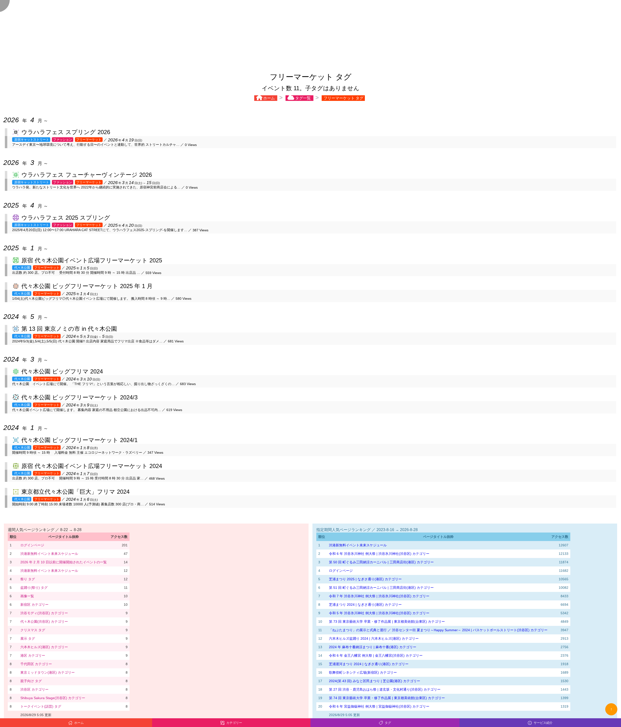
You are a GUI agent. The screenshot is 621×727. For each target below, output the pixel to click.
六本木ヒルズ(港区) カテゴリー (44, 647)
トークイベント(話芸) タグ (40, 706)
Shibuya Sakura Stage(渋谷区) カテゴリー (52, 698)
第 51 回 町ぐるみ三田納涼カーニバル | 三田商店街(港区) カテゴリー (381, 588)
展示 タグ (27, 638)
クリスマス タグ (32, 630)
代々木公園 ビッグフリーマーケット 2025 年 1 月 (87, 286)
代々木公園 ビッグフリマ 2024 (62, 371)
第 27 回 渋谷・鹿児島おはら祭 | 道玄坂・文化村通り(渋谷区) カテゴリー (385, 689)
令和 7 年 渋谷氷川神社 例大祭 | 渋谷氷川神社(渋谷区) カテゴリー (379, 596)
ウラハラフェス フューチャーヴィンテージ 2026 (86, 174)
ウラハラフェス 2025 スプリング (65, 217)
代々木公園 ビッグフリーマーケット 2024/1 (79, 440)
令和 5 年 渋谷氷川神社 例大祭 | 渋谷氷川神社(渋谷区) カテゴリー (379, 613)
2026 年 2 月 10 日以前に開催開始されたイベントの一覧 (63, 562)
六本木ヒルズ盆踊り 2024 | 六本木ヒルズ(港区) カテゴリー (374, 638)
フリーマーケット (88, 139)
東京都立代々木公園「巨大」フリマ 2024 (75, 491)
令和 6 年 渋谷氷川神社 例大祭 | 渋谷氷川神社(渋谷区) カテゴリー (379, 554)
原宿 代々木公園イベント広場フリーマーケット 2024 (91, 466)
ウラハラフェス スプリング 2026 (65, 132)
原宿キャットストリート (31, 139)
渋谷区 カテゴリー (34, 689)
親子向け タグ (31, 681)
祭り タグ (27, 579)
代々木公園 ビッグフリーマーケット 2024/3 (79, 397)
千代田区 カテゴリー (36, 664)
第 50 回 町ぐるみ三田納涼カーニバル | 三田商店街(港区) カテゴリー (381, 562)
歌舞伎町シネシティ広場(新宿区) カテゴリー (363, 672)
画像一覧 (27, 596)
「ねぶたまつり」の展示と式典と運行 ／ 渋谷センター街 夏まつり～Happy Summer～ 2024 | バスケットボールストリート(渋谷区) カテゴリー (438, 630)
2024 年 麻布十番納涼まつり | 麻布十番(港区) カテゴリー (372, 647)
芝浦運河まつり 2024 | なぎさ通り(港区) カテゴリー (369, 664)
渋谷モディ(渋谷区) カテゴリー (44, 613)
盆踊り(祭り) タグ (34, 588)
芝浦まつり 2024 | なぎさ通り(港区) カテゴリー (365, 604)
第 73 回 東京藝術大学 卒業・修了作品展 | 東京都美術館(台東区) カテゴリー (387, 621)
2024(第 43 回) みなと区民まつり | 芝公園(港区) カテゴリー (374, 681)
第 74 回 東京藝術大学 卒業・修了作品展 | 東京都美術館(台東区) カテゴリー (387, 698)
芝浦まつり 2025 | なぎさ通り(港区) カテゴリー (365, 579)
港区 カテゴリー (32, 655)
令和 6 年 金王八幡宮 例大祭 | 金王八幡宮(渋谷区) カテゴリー (376, 655)
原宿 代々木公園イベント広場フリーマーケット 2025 (91, 260)
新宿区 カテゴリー (34, 604)
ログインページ (32, 545)
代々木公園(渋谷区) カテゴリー (44, 621)
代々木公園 (21, 267)
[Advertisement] (310, 34)
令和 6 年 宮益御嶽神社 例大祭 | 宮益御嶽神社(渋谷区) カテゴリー (379, 706)
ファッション (62, 139)
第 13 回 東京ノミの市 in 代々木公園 (69, 328)
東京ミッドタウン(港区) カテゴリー (47, 672)
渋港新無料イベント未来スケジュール (49, 554)
